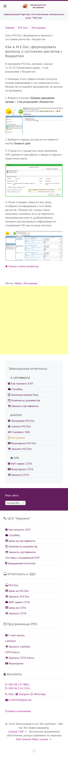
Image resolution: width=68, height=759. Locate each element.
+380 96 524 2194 (18, 688)
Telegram (23, 694)
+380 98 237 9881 (17, 684)
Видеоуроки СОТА (22, 469)
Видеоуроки (15, 663)
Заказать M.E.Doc (21, 449)
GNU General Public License (32, 739)
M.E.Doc (23, 27)
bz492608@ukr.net (20, 700)
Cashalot (10, 641)
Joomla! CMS (16, 731)
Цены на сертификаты (21, 541)
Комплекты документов (25, 400)
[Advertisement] (34, 320)
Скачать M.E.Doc (20, 426)
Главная (9, 27)
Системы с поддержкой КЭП (22, 557)
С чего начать (16, 635)
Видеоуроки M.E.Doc (23, 443)
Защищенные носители (21, 563)
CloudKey (16, 389)
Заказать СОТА (19, 475)
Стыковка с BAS (20, 432)
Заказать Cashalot (19, 646)
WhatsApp (39, 694)
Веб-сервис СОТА (21, 463)
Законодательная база (24, 394)
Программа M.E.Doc (22, 420)
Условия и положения (18, 711)
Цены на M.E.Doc (18, 591)
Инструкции (39, 27)
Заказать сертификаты (24, 406)
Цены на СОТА (17, 607)
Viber (10, 694)
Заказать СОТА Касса (21, 657)
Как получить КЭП (21, 383)
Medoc (18, 283)
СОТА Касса (12, 652)
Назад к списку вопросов (23, 266)
